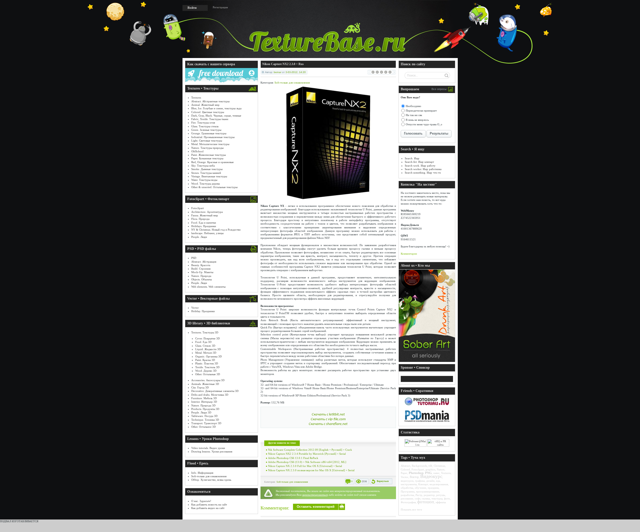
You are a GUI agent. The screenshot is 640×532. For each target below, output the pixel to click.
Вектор (414, 477)
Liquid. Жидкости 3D (208, 349)
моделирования (439, 484)
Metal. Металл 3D (205, 352)
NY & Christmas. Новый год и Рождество (216, 229)
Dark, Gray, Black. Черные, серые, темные (216, 115)
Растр (419, 494)
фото (447, 498)
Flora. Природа (200, 218)
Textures (196, 97)
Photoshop (416, 473)
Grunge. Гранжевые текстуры (208, 133)
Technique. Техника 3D (205, 419)
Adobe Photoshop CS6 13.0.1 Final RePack (293, 457)
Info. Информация (202, 472)
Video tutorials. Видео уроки (208, 447)
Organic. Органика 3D (208, 356)
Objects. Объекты (201, 279)
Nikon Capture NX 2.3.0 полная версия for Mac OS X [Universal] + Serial (311, 470)
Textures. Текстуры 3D (204, 332)
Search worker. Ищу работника (423, 169)
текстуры (437, 498)
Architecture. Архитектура (207, 211)
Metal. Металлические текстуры (210, 144)
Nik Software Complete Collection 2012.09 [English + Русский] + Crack (310, 449)
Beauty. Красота (200, 265)
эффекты (441, 502)
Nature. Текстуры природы (207, 147)
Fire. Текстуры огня (203, 122)
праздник (433, 487)
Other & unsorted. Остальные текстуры (214, 187)
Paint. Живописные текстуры (208, 154)
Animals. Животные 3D (205, 383)
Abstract (405, 465)
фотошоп (425, 501)
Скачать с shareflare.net (328, 424)
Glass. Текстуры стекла (204, 126)
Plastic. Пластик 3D (206, 363)
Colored (405, 469)
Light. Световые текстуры (206, 140)
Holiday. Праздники (203, 311)
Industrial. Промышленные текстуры (212, 137)
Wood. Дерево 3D (205, 370)
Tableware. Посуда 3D (204, 415)
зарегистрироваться (315, 494)
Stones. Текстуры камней (206, 172)
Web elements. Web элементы (208, 286)
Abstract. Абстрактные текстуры (210, 101)
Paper (404, 472)
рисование (407, 498)
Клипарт (423, 484)
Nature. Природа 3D (203, 405)
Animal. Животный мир (205, 104)
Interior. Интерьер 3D (204, 401)
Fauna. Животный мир (204, 215)
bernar (277, 72)
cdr (430, 465)
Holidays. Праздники (203, 226)
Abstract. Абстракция (203, 261)
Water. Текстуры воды (204, 179)
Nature (440, 469)
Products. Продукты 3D (205, 408)
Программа (407, 491)
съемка (426, 498)
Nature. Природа (201, 275)
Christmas (439, 465)
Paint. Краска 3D (205, 359)
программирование (427, 491)
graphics (430, 469)
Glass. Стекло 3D (205, 345)
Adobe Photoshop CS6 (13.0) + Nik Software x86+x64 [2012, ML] (307, 461)
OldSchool (197, 151)
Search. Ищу (412, 158)
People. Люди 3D (201, 412)
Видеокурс (431, 476)
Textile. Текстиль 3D (207, 367)
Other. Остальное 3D (203, 426)
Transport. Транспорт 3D (206, 423)
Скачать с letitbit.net (328, 414)
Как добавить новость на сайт (209, 504)
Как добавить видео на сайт (207, 507)
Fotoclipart (197, 208)
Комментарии (409, 253)
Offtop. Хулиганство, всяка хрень (211, 479)
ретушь (440, 494)
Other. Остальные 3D (207, 374)
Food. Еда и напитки (203, 222)
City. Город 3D (200, 387)
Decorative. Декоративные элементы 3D (214, 390)
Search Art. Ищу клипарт (419, 161)
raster (436, 472)
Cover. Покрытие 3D (207, 338)
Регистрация (220, 7)
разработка (407, 494)
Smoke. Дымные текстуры (206, 169)
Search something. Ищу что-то (423, 172)
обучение (420, 487)
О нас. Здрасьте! (201, 500)
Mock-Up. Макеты (202, 272)
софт (417, 498)
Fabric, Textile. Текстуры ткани (209, 119)
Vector (195, 307)
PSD (193, 257)
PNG (428, 473)
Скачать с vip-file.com (328, 419)
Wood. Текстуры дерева (205, 183)
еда (438, 480)
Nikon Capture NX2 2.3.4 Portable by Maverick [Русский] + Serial (307, 453)
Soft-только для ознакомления (208, 476)
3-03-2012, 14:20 (296, 72)
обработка (407, 487)
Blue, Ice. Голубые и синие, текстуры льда (216, 108)
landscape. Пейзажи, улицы (207, 233)
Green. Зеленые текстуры (206, 129)
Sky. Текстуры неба (203, 165)
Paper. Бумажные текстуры (207, 158)
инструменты (409, 484)
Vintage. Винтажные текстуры (209, 176)
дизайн (430, 480)
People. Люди (199, 236)
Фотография (408, 502)
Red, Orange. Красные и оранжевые (212, 162)
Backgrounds (419, 465)
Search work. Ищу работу (420, 165)
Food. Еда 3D (203, 341)
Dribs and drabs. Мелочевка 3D (209, 394)
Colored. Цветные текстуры (207, 112)
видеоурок (407, 480)
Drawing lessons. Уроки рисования (211, 451)
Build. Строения (200, 268)
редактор (429, 494)
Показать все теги (411, 509)
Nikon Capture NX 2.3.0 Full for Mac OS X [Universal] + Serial (305, 465)
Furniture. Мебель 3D (204, 398)
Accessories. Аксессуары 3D (207, 380)
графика (420, 480)
